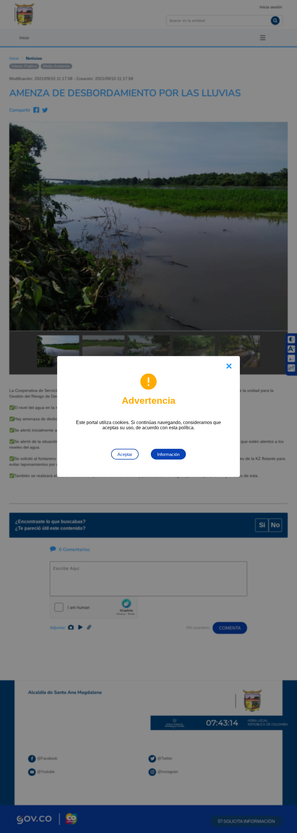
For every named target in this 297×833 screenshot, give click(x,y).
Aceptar (124, 454)
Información (168, 454)
